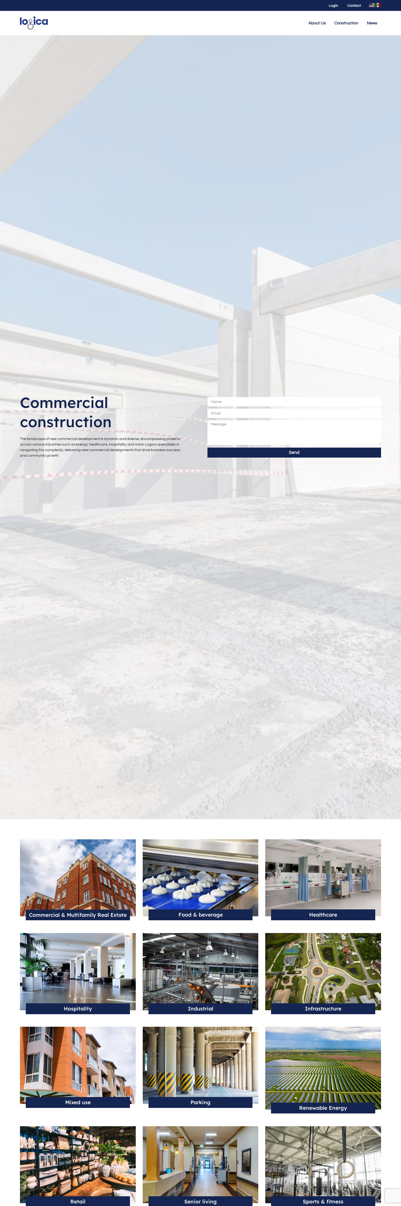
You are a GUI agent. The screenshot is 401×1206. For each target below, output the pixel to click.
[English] (372, 5)
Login (333, 5)
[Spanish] (378, 5)
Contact (354, 5)
